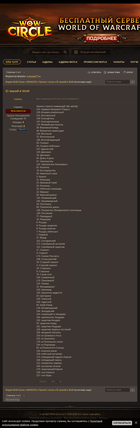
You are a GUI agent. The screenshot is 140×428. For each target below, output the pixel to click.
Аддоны (47, 62)
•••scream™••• (34, 76)
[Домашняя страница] (52, 381)
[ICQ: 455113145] (59, 381)
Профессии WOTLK (95, 62)
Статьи (31, 62)
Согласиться (122, 423)
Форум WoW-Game (15, 82)
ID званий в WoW (65, 82)
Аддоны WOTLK (68, 62)
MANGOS (32, 82)
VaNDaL (18, 99)
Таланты (118, 62)
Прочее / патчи (46, 82)
